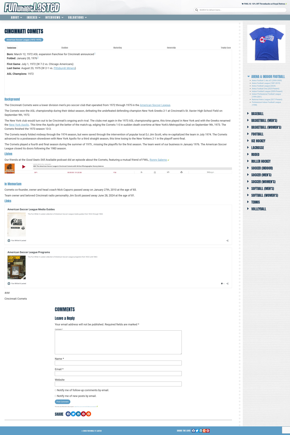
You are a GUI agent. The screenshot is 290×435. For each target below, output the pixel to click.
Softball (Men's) (262, 188)
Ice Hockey (258, 140)
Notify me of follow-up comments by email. (83, 390)
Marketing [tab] (117, 47)
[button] (68, 413)
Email (59, 369)
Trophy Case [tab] (226, 47)
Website (60, 379)
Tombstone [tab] (11, 47)
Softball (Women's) (264, 195)
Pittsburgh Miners (64, 68)
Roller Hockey (261, 161)
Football (257, 134)
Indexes (32, 17)
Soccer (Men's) (261, 174)
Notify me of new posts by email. (76, 396)
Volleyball (258, 208)
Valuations (76, 17)
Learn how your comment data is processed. (85, 406)
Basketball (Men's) (264, 120)
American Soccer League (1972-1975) (24, 40)
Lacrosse (257, 147)
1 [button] (94, 53)
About (15, 17)
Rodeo (255, 154)
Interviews (52, 17)
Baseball (257, 113)
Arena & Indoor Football (268, 76)
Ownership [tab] (171, 47)
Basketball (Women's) (266, 127)
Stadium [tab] (64, 47)
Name (59, 358)
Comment (59, 329)
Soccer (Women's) (263, 181)
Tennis (255, 202)
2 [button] (37, 57)
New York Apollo (19, 124)
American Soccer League (155, 105)
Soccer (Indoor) (262, 168)
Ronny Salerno (158, 159)
